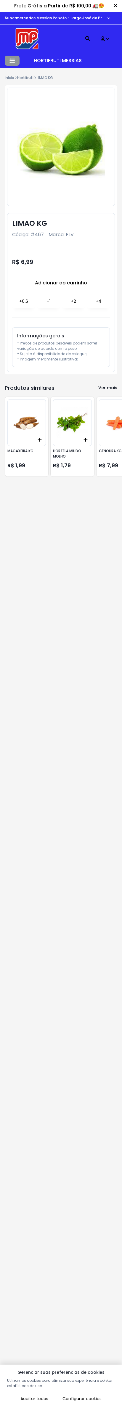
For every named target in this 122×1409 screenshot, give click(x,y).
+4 (98, 301)
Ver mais (107, 388)
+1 (48, 301)
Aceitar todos (34, 1399)
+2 (73, 301)
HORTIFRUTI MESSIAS (58, 60)
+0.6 (23, 301)
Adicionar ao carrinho (61, 282)
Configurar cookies (82, 1399)
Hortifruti (25, 77)
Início (9, 77)
